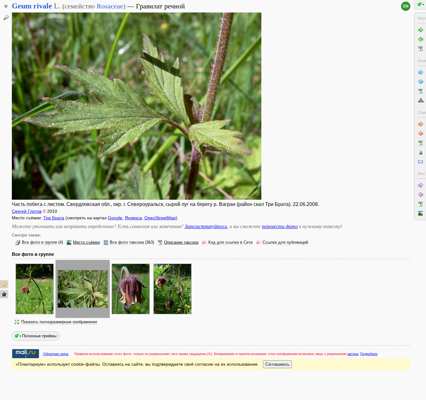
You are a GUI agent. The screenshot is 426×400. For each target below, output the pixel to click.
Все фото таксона (127, 242)
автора (352, 354)
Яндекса (133, 217)
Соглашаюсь (277, 364)
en (406, 6)
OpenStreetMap (160, 217)
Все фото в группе (39, 242)
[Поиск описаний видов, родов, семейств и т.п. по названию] (6, 17)
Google (115, 217)
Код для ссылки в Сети (230, 242)
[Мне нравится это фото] (4, 284)
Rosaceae (110, 6)
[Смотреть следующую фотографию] (235, 106)
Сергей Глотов (26, 211)
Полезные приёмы (39, 336)
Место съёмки (86, 242)
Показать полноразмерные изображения (59, 322)
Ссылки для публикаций (285, 242)
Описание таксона (181, 242)
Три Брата (53, 217)
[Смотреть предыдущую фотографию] (38, 106)
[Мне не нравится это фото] (4, 294)
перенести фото (280, 226)
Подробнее (369, 354)
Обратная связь (56, 354)
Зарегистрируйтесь (206, 226)
